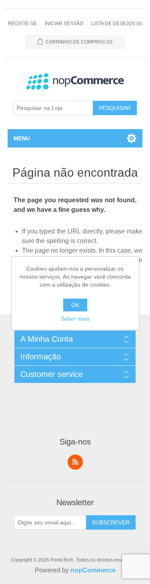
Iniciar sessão (64, 23)
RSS (75, 462)
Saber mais (75, 318)
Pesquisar (115, 108)
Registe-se (22, 23)
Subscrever (111, 522)
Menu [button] (22, 138)
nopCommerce (93, 570)
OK (75, 305)
